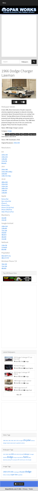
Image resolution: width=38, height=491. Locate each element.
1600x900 (4, 174)
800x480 (3, 249)
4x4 (22, 454)
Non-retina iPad (6, 201)
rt (11, 460)
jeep (30, 457)
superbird (18, 443)
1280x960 (4, 159)
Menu (4, 3)
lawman (26, 134)
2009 (12, 454)
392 (20, 454)
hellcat (21, 457)
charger (12, 134)
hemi (17, 134)
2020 (18, 454)
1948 (4, 440)
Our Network (19, 484)
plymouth (13, 443)
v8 (28, 460)
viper (30, 460)
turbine (23, 443)
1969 (5, 472)
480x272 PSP (5, 258)
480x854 (3, 235)
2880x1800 (4, 182)
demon (33, 440)
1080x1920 (4, 226)
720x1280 (4, 231)
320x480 (3, 239)
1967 (15, 440)
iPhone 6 (4, 203)
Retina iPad (4, 199)
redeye (8, 474)
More (18, 395)
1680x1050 (4, 188)
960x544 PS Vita (6, 256)
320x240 (3, 220)
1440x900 (4, 191)
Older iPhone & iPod (7, 212)
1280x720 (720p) (6, 176)
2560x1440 (4, 169)
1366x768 (4, 245)
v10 (26, 460)
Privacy (25, 489)
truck (23, 460)
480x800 (3, 237)
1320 (4, 454)
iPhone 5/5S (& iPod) (7, 207)
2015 (15, 454)
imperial (8, 443)
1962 (9, 440)
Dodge (10, 131)
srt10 (21, 460)
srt (18, 460)
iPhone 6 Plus (5, 205)
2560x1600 (17, 143)
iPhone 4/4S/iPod (6, 210)
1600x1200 (4, 155)
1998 (9, 454)
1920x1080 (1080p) (6, 172)
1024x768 (4, 161)
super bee (14, 474)
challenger (26, 454)
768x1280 (4, 264)
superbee (20, 474)
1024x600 (4, 247)
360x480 (3, 218)
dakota (5, 457)
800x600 (3, 163)
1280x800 (4, 193)
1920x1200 (4, 186)
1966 (21, 134)
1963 (12, 440)
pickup (9, 460)
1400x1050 (4, 157)
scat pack (15, 460)
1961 (7, 440)
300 (12, 472)
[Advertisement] (19, 36)
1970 (17, 440)
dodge (7, 134)
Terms (31, 489)
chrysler (27, 440)
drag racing (33, 134)
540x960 (3, 233)
